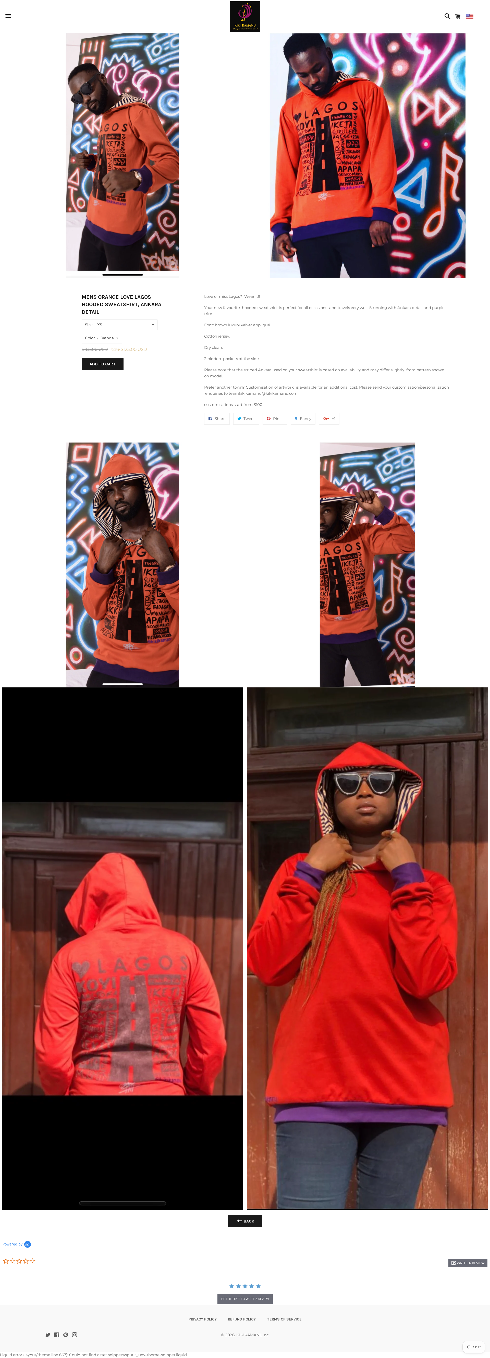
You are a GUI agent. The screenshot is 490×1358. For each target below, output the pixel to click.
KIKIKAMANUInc (252, 1334)
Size (89, 324)
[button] (467, 1263)
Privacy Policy (203, 1319)
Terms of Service (284, 1319)
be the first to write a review (245, 1299)
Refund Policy (242, 1319)
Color (90, 338)
